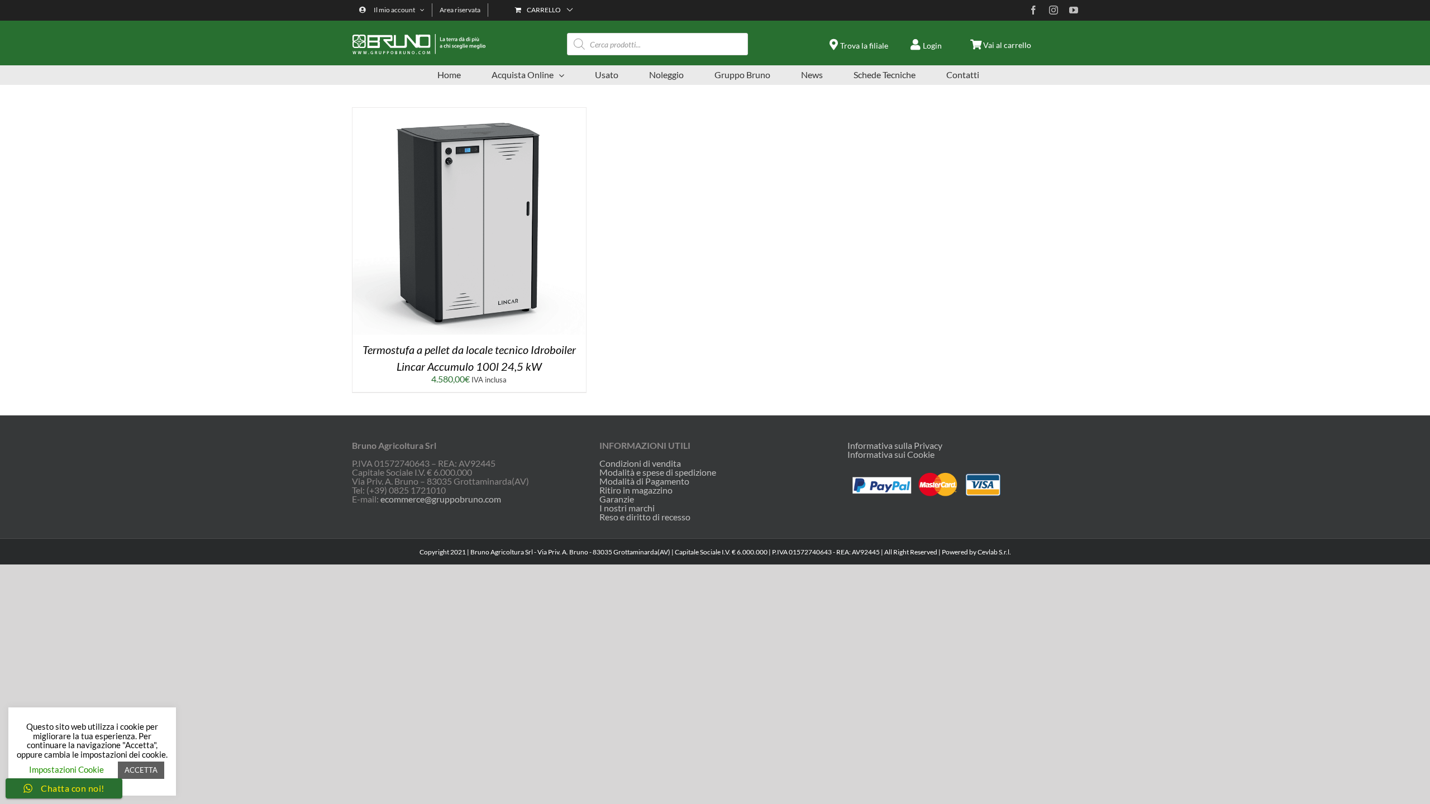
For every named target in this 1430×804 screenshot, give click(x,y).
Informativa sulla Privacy (894, 445)
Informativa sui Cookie (891, 454)
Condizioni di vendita (640, 463)
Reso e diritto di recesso (644, 517)
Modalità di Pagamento (644, 481)
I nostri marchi (627, 508)
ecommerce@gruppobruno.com (440, 499)
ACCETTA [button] (141, 769)
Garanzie (616, 499)
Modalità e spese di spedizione (657, 472)
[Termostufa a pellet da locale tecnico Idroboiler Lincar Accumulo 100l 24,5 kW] (469, 112)
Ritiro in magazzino (636, 490)
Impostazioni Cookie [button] (66, 769)
